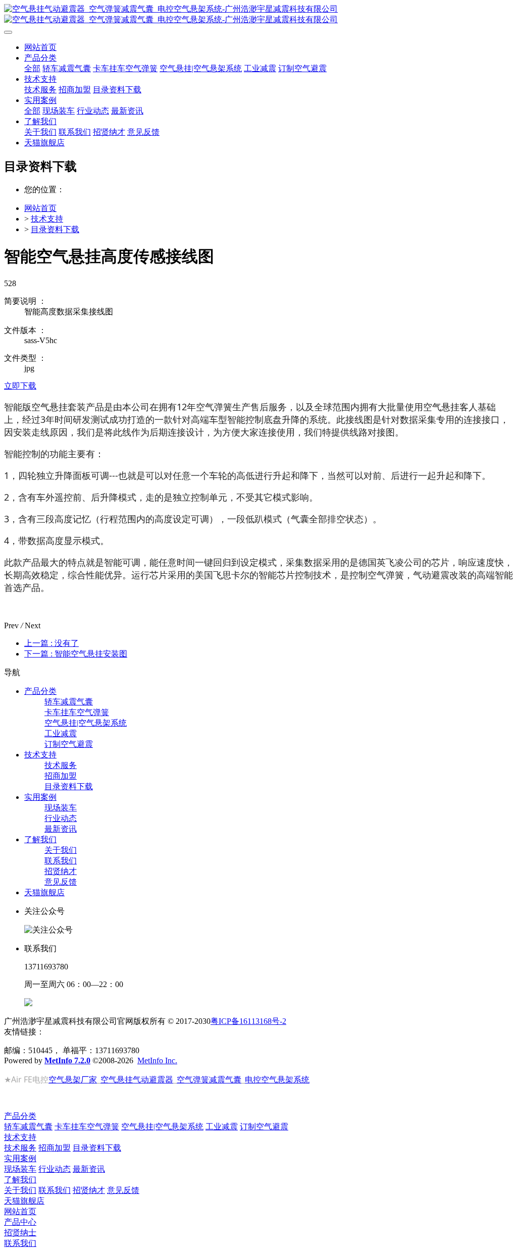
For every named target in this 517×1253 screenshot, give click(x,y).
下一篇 (75, 653)
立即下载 (20, 386)
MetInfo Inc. (157, 1060)
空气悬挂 (116, 1079)
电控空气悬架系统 (277, 1079)
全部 (32, 68)
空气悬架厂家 (72, 1079)
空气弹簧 (193, 1079)
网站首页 (40, 47)
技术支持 (47, 218)
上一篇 (51, 643)
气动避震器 (153, 1079)
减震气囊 (225, 1079)
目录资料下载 (55, 229)
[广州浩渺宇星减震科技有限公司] (258, 14)
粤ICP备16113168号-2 (248, 1021)
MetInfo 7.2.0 (67, 1060)
